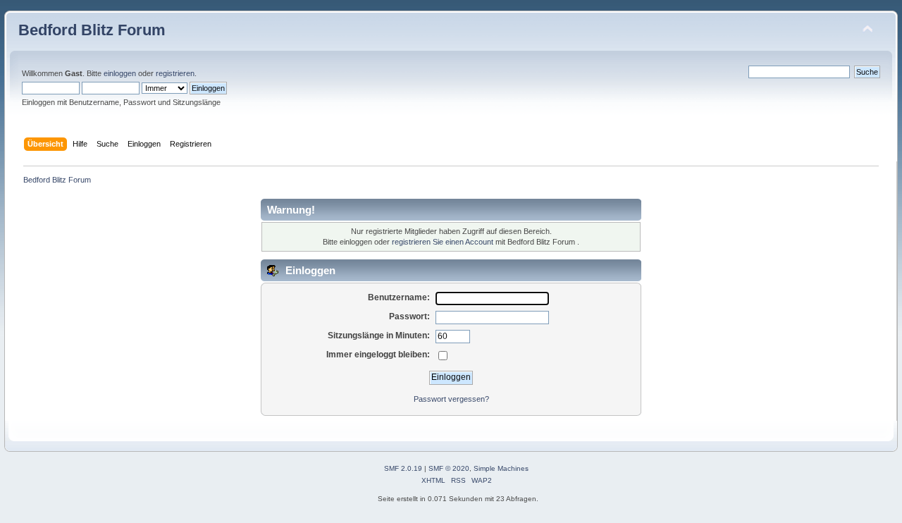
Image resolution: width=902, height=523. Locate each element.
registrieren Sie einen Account (442, 242)
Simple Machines (501, 468)
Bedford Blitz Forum (92, 30)
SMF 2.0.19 (403, 468)
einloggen (120, 73)
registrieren (175, 73)
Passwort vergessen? (451, 399)
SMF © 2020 (448, 468)
